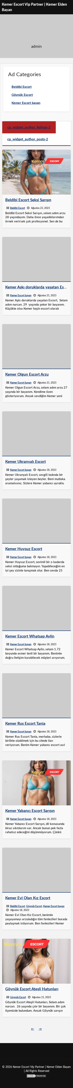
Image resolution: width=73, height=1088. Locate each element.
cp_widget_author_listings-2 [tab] (28, 127)
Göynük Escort (34, 906)
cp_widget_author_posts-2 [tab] (27, 139)
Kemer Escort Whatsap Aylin (29, 636)
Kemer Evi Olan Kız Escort (27, 898)
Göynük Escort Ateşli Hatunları (31, 989)
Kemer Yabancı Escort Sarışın (30, 811)
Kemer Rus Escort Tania (25, 724)
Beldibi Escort (17, 208)
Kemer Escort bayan (20, 295)
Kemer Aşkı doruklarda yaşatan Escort (38, 287)
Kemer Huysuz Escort (23, 549)
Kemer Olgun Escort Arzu (27, 374)
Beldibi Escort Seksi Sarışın (28, 200)
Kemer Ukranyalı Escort (25, 462)
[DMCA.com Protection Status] (36, 1075)
